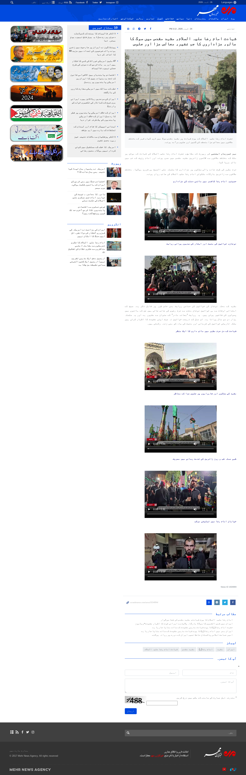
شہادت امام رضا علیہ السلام (161, 649)
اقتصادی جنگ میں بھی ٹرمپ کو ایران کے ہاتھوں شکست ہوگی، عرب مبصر (88, 184)
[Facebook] (22, 732)
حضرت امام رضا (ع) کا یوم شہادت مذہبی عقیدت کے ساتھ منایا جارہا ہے (192, 627)
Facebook (80, 2)
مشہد (220, 649)
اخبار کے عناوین (108, 18)
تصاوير (150, 18)
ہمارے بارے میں (19, 750)
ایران (224, 18)
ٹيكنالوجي (127, 18)
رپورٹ (116, 163)
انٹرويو (114, 224)
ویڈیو (139, 18)
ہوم (233, 18)
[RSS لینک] (17, 732)
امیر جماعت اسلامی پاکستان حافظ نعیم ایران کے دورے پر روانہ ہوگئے (192, 635)
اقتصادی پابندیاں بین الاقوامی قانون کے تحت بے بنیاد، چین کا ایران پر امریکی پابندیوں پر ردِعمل (93, 78)
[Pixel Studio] (222, 769)
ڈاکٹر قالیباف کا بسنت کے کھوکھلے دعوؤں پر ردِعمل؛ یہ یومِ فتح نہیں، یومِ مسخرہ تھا (93, 37)
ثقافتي (169, 18)
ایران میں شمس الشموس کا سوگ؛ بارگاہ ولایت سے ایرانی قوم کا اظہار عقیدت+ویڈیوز (184, 623)
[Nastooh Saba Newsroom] (231, 769)
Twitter (95, 2)
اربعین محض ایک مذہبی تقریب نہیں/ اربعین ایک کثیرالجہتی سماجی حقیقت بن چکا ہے (87, 261)
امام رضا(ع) (206, 649)
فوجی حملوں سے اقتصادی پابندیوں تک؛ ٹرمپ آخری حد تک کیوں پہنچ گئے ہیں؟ (87, 210)
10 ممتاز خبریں (105, 27)
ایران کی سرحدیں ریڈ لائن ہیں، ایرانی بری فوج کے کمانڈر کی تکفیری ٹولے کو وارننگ (93, 102)
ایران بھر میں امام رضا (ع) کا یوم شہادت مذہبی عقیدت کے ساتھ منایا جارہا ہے (187, 631)
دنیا (189, 18)
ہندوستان (200, 18)
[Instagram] (33, 732)
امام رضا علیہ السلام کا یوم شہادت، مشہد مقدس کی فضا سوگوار (197, 620)
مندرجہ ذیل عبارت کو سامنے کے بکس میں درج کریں (206, 697)
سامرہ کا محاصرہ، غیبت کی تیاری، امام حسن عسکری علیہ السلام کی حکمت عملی (88, 197)
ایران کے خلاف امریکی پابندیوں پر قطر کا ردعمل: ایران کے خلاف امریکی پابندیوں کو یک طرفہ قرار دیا (93, 116)
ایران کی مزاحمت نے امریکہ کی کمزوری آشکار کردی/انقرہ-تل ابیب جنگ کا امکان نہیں (87, 232)
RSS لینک (64, 2)
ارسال (130, 711)
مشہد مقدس (188, 649)
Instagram (110, 2)
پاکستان (214, 18)
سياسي (180, 18)
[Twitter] (27, 732)
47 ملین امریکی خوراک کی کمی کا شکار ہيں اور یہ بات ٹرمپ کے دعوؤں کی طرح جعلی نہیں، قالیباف (94, 64)
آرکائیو (46, 2)
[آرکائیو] (12, 732)
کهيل (160, 18)
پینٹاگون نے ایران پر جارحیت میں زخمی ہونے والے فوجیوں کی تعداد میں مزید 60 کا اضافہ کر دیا (92, 51)
